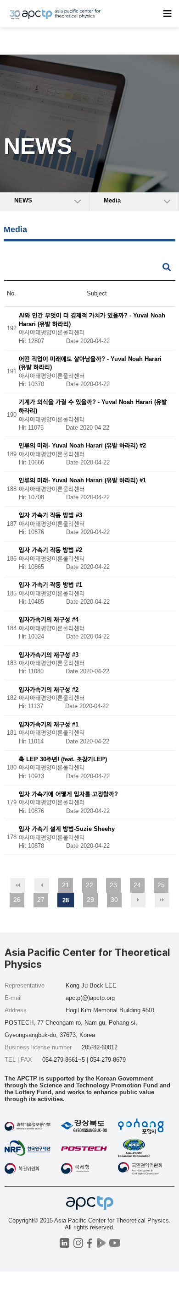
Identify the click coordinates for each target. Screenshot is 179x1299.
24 (137, 885)
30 (114, 899)
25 (161, 885)
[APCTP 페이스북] (89, 1243)
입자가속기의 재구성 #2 (48, 689)
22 (89, 885)
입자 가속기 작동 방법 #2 (50, 550)
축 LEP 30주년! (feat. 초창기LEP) (63, 759)
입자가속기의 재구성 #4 (48, 620)
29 (90, 899)
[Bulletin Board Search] (166, 268)
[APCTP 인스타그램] (78, 1243)
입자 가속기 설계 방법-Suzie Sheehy (67, 828)
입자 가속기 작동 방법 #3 (50, 515)
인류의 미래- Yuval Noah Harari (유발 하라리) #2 (82, 445)
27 (41, 899)
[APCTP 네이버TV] (101, 1243)
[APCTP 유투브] (114, 1243)
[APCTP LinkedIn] (64, 1243)
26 (17, 899)
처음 (18, 885)
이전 (41, 885)
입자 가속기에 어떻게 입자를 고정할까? (68, 794)
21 (65, 885)
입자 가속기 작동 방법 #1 (50, 585)
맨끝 (162, 900)
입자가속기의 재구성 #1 (48, 724)
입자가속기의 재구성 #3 (48, 654)
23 (113, 885)
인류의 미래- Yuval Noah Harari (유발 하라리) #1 (82, 480)
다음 (138, 900)
